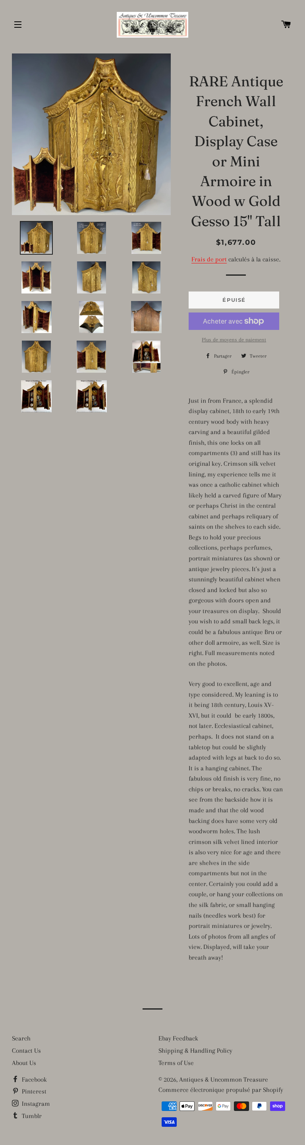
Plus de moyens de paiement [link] (234, 340)
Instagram (35, 1103)
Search (21, 1038)
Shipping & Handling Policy (195, 1050)
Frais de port (209, 259)
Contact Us (26, 1050)
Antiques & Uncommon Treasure (223, 1079)
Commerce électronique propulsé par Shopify (220, 1090)
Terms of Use (176, 1063)
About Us (24, 1063)
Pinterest (33, 1091)
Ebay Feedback (178, 1038)
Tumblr (31, 1116)
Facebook (33, 1079)
